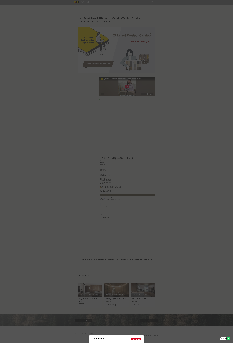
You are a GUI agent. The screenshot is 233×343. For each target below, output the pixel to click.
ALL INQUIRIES (224, 338)
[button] (117, 2)
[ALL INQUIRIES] (228, 338)
